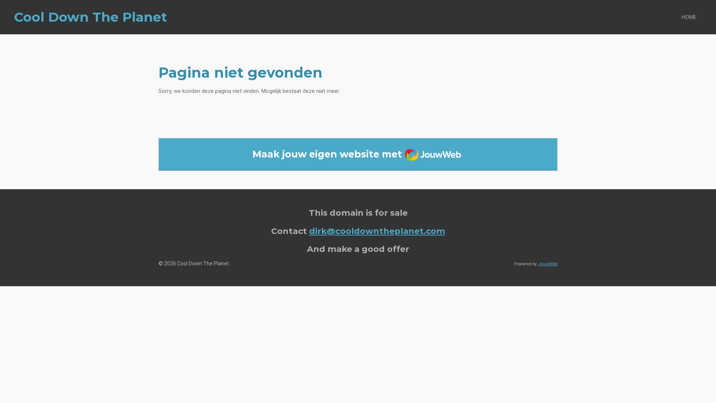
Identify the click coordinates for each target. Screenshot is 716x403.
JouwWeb (548, 263)
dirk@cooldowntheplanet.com (377, 231)
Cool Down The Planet (90, 17)
